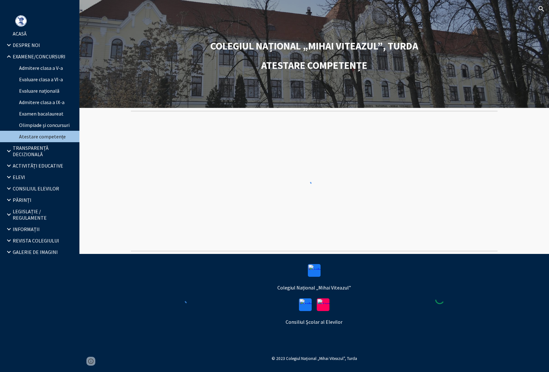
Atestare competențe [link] (42, 136)
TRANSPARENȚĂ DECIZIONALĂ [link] (31, 151)
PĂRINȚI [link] (22, 200)
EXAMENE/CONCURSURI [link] (39, 56)
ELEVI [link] (19, 177)
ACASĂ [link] (20, 33)
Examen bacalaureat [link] (41, 113)
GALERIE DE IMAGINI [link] (35, 252)
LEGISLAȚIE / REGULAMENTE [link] (30, 214)
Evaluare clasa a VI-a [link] (41, 79)
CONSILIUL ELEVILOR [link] (36, 188)
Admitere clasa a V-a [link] (41, 68)
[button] (541, 9)
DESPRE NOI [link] (26, 45)
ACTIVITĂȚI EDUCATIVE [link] (38, 166)
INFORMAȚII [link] (26, 229)
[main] (314, 54)
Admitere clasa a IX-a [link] (41, 102)
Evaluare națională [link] (39, 91)
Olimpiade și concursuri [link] (44, 125)
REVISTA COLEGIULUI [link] (36, 240)
